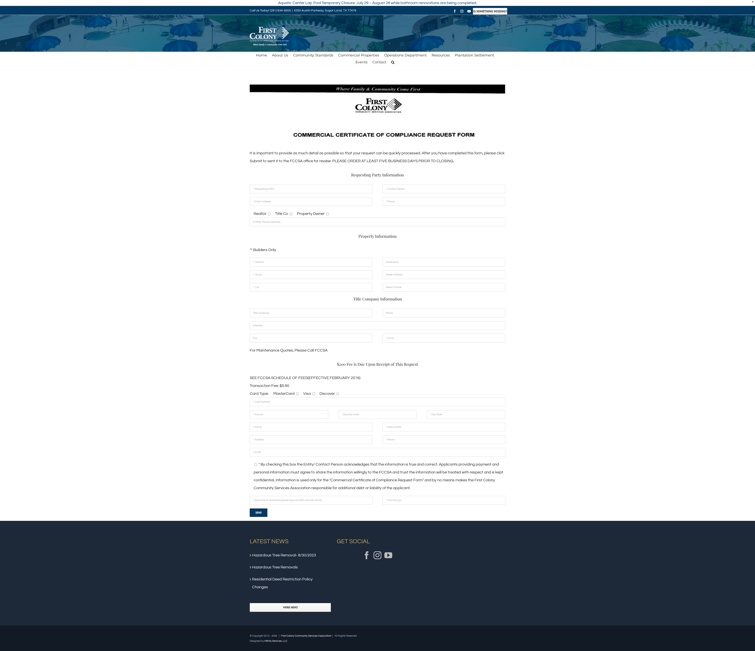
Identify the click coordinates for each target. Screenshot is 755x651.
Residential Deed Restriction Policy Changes (282, 583)
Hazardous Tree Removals (275, 567)
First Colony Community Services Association (306, 635)
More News (290, 607)
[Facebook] (367, 555)
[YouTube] (388, 555)
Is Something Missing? (490, 11)
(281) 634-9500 (280, 10)
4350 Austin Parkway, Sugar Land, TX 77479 (325, 10)
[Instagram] (377, 555)
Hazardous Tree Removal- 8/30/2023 (284, 555)
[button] (393, 62)
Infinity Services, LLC (275, 641)
